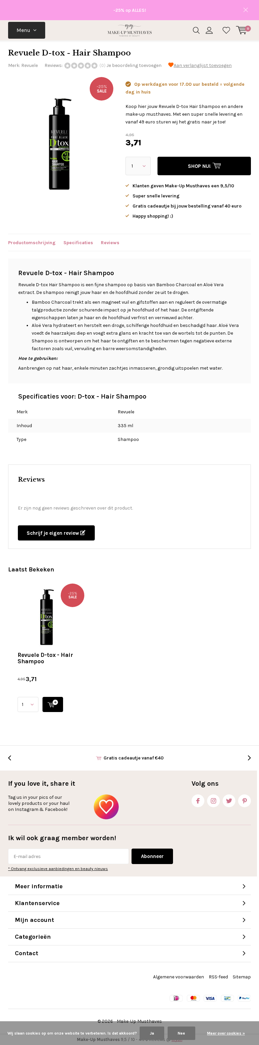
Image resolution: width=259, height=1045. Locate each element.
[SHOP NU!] (52, 704)
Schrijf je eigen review (53, 533)
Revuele (29, 65)
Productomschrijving (32, 243)
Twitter (229, 800)
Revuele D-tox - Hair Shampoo (45, 658)
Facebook (198, 800)
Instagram (213, 800)
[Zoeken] (196, 30)
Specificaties (78, 243)
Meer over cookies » (226, 1033)
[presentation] (13, 758)
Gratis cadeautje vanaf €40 (134, 758)
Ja (152, 1033)
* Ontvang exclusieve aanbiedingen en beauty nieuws (58, 868)
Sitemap (242, 977)
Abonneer (152, 856)
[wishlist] (226, 30)
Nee (181, 1033)
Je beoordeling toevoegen (134, 65)
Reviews (110, 243)
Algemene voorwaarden (178, 977)
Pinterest (244, 800)
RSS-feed (218, 977)
